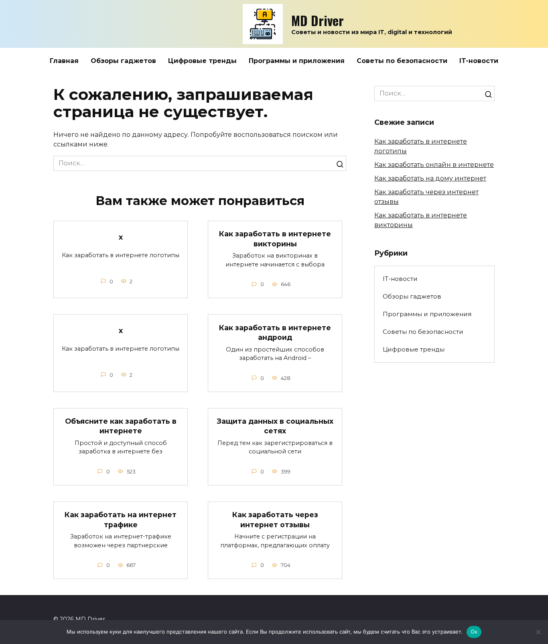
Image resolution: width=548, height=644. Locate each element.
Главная (64, 61)
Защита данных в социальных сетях (275, 426)
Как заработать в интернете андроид (275, 332)
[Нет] (538, 632)
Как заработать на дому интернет (430, 178)
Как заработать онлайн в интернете (434, 165)
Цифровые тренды (202, 61)
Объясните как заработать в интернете (121, 426)
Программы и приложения (297, 61)
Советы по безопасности (402, 61)
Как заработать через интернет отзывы (275, 519)
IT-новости (478, 61)
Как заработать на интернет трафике (121, 519)
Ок (474, 631)
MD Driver (317, 20)
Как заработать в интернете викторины (275, 239)
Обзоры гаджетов (123, 61)
